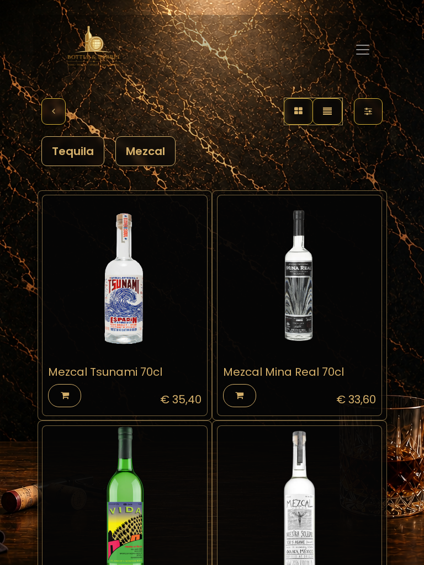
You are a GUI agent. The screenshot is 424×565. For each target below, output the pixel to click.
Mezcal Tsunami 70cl (105, 372)
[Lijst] (327, 111)
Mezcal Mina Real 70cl (283, 372)
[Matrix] (298, 111)
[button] (64, 395)
